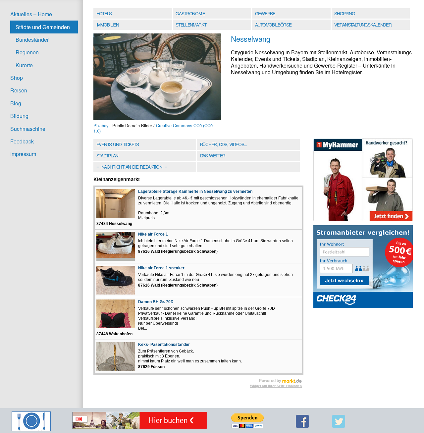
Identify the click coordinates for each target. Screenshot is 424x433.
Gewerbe (265, 13)
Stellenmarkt (191, 24)
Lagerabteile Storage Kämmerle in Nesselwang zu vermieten (195, 191)
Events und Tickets (117, 144)
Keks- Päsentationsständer (164, 344)
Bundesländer (32, 39)
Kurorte (24, 65)
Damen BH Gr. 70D (156, 301)
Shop (16, 77)
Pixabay (100, 125)
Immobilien (107, 24)
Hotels (104, 13)
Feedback (22, 141)
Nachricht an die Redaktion (131, 166)
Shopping (344, 13)
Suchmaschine (27, 129)
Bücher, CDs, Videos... (223, 144)
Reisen (18, 90)
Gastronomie (190, 13)
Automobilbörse (273, 24)
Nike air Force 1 (153, 234)
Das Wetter (212, 155)
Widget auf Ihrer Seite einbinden (276, 386)
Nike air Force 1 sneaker (161, 268)
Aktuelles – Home (31, 14)
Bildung (19, 116)
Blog (15, 103)
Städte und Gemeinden (43, 27)
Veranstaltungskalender (362, 24)
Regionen (27, 52)
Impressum (23, 154)
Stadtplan (107, 155)
